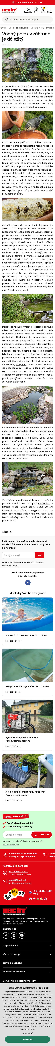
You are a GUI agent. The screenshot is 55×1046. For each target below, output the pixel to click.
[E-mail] (5, 881)
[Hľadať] (7, 20)
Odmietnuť (27, 1033)
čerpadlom (44, 503)
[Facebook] (6, 935)
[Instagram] (14, 935)
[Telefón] (5, 873)
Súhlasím (27, 1039)
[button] (28, 10)
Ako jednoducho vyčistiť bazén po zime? (27, 686)
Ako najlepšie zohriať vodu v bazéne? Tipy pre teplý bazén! (25, 793)
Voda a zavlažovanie (18, 28)
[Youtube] (22, 935)
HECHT (3, 28)
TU (31, 1020)
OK (39, 555)
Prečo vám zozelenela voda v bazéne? (26, 635)
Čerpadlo (21, 364)
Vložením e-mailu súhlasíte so (22, 564)
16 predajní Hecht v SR (42, 892)
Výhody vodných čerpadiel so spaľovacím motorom (21, 739)
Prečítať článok (12, 641)
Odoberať (44, 834)
